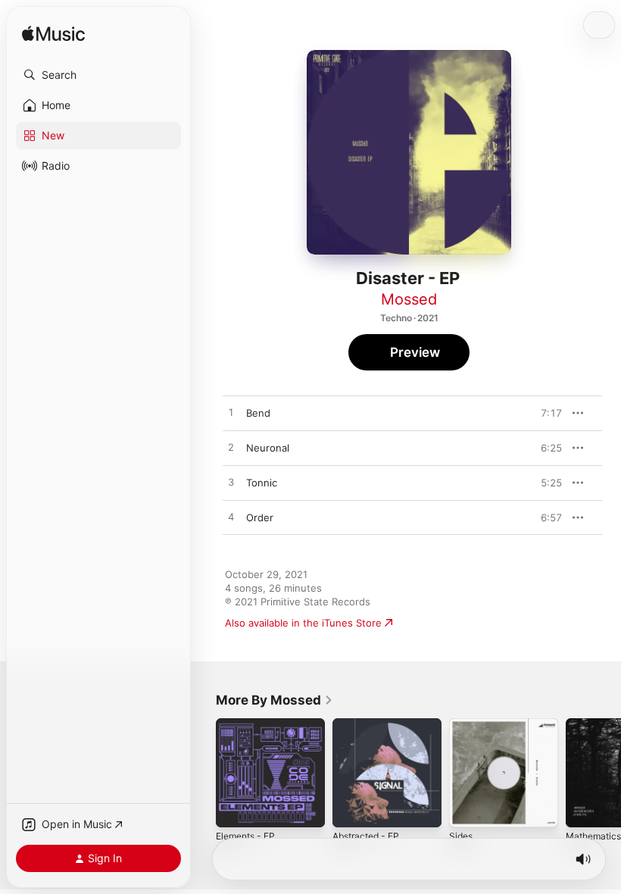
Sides (461, 836)
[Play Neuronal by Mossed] (231, 448)
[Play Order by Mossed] (231, 517)
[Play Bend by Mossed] (231, 413)
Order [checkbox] (259, 517)
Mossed (409, 299)
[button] (98, 75)
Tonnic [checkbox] (261, 483)
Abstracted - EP (365, 836)
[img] (53, 34)
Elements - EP (245, 836)
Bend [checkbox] (258, 413)
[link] (274, 700)
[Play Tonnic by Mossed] (231, 482)
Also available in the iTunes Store (303, 623)
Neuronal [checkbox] (267, 448)
